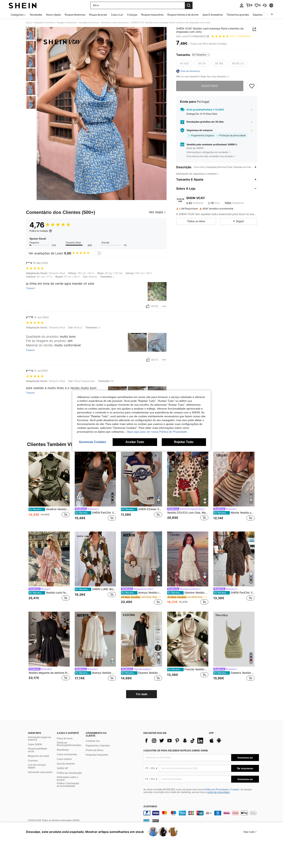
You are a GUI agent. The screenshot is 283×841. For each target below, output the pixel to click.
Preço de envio (65, 738)
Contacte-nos (93, 741)
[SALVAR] (252, 86)
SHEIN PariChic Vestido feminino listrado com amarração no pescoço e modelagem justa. (95, 512)
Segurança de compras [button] (200, 130)
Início (29, 22)
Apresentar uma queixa (40, 772)
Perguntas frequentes (97, 755)
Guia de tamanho (66, 763)
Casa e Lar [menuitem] (117, 14)
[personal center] (241, 5)
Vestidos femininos (89, 22)
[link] (249, 5)
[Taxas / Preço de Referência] (189, 43)
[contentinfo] (201, 813)
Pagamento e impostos (98, 745)
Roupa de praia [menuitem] (98, 14)
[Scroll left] (267, 14)
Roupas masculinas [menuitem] (152, 14)
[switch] (97, 253)
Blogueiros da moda (38, 756)
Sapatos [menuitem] (257, 14)
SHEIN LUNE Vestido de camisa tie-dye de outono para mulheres (95, 589)
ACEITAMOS (150, 806)
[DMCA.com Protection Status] (155, 820)
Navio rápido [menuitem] (53, 14)
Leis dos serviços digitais (37, 766)
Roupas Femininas (66, 22)
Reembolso (63, 749)
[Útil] (147, 306)
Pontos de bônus (94, 750)
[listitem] (49, 488)
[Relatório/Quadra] (164, 306)
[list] (174, 740)
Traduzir (30, 288)
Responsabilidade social (37, 750)
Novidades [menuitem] (36, 14)
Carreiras (33, 760)
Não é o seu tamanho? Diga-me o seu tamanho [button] (201, 76)
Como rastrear (64, 759)
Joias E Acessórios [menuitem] (213, 14)
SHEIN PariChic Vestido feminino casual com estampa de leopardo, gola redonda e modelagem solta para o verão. (234, 592)
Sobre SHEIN (35, 744)
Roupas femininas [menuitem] (75, 14)
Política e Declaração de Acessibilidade (68, 784)
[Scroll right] (271, 14)
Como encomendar (67, 754)
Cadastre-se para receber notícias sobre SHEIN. (175, 750)
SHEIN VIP (62, 768)
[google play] (219, 742)
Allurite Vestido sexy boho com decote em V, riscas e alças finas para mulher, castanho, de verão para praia (234, 512)
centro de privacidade (218, 792)
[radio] (184, 63)
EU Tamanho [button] (199, 54)
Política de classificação (69, 773)
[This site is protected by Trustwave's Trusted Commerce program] (146, 820)
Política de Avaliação (38, 231)
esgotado (210, 86)
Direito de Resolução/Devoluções (69, 744)
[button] (264, 5)
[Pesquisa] (189, 5)
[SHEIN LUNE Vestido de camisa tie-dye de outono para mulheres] (95, 559)
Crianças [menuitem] (132, 14)
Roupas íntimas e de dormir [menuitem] (183, 14)
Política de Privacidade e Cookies (221, 789)
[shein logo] (23, 5)
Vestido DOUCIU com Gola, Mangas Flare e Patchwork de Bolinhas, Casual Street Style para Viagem (187, 512)
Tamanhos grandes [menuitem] (238, 14)
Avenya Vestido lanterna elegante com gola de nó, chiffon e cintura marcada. (141, 592)
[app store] (211, 742)
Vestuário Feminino (44, 22)
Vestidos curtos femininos (114, 22)
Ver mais (141, 694)
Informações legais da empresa (39, 738)
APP (211, 733)
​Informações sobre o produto (67, 778)
